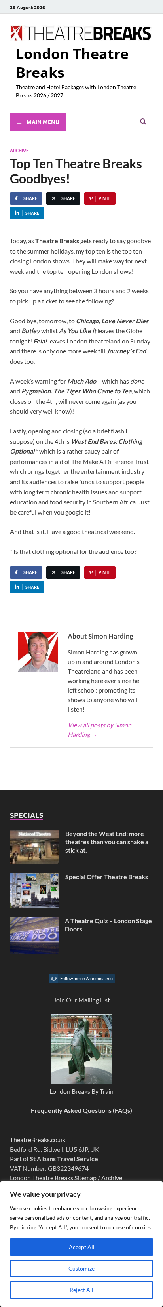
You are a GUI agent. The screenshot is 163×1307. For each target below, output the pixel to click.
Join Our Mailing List (81, 1000)
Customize (81, 1268)
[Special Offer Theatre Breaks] (34, 877)
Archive (19, 150)
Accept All (82, 1247)
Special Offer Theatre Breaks (106, 876)
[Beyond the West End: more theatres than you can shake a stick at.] (34, 834)
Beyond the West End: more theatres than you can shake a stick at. (106, 842)
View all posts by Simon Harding (99, 729)
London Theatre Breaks (72, 63)
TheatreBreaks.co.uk (37, 1139)
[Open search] (143, 122)
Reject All (81, 1289)
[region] (81, 1244)
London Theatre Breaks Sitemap (53, 1177)
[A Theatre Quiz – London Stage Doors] (34, 921)
